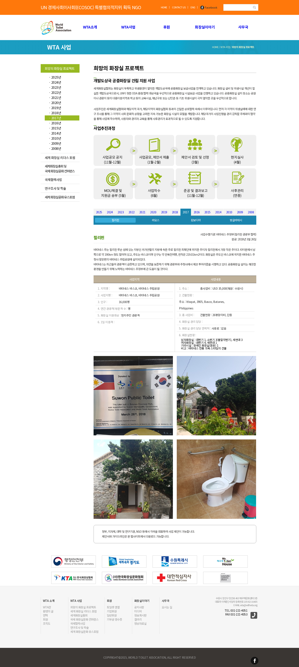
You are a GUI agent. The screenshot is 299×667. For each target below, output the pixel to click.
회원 (45, 619)
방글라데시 (236, 220)
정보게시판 (140, 615)
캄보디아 (196, 220)
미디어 (138, 611)
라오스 (155, 220)
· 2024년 (55, 82)
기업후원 (112, 611)
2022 (132, 212)
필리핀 (115, 220)
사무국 (243, 27)
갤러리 (138, 619)
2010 (229, 212)
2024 (110, 212)
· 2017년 (55, 117)
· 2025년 (55, 77)
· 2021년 (55, 97)
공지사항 (139, 607)
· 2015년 (55, 128)
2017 (186, 212)
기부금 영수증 (114, 619)
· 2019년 (55, 107)
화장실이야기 (205, 27)
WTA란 (47, 607)
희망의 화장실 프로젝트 (59, 68)
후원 (166, 27)
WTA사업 (128, 27)
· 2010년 (55, 138)
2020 (153, 212)
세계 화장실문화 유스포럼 (60, 197)
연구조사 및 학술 (55, 188)
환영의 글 (48, 611)
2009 (240, 212)
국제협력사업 (53, 179)
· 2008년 (55, 148)
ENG (193, 7)
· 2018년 (55, 112)
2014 (218, 212)
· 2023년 (55, 87)
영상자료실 (140, 623)
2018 (175, 212)
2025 (99, 212)
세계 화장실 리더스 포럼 (60, 157)
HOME (164, 7)
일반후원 (112, 615)
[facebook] (209, 7)
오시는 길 (167, 607)
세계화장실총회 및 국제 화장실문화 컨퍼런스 (60, 168)
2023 (121, 212)
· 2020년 (55, 102)
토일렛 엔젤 (113, 607)
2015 (207, 212)
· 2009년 (55, 143)
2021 (142, 212)
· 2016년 (55, 122)
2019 (164, 212)
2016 (197, 212)
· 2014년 (55, 133)
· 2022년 (55, 92)
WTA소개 (90, 27)
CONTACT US (179, 7)
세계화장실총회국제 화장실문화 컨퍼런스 (84, 617)
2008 (251, 212)
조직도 (46, 623)
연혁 (45, 615)
